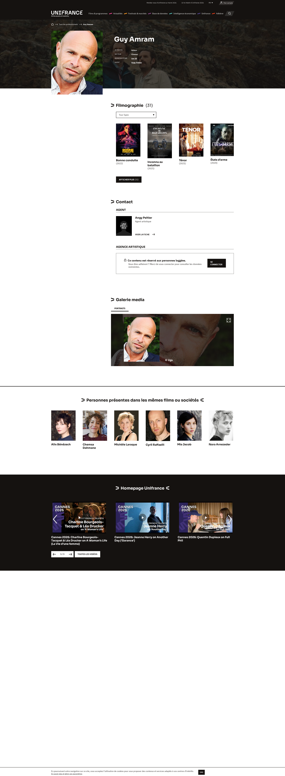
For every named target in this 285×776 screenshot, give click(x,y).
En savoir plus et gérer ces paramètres (66, 774)
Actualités (117, 13)
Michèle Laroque (125, 444)
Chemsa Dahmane (89, 446)
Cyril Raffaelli (155, 444)
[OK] (201, 772)
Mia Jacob (184, 444)
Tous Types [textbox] (124, 115)
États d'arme (219, 159)
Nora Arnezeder (219, 444)
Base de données (160, 13)
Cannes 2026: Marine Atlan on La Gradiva (206, 537)
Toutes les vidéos (87, 554)
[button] (229, 320)
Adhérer (220, 13)
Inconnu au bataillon (155, 163)
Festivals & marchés (137, 13)
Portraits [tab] (119, 308)
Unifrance (206, 13)
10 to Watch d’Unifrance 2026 (192, 3)
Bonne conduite (127, 160)
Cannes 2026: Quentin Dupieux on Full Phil (140, 539)
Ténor (183, 160)
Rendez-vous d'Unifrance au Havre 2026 (161, 3)
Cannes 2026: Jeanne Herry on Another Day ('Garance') (78, 539)
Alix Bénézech (61, 444)
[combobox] (136, 115)
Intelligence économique (184, 13)
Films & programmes (98, 13)
